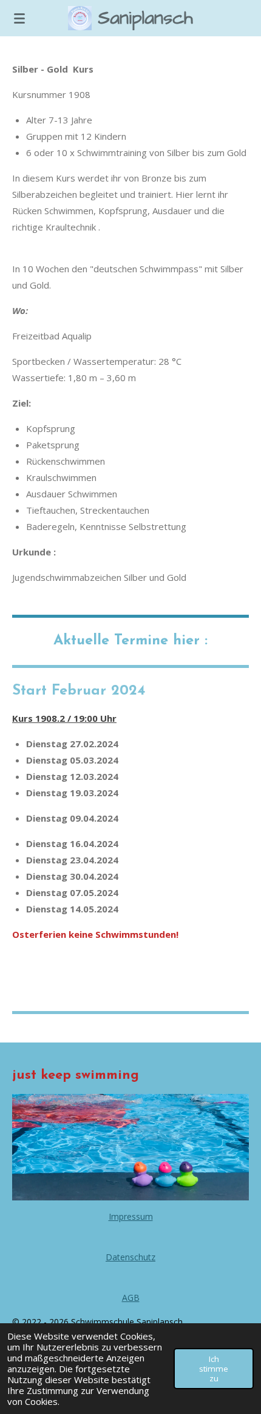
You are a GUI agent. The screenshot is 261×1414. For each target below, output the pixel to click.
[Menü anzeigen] (19, 18)
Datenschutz (130, 1257)
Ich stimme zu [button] (213, 1368)
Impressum (131, 1216)
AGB (131, 1297)
